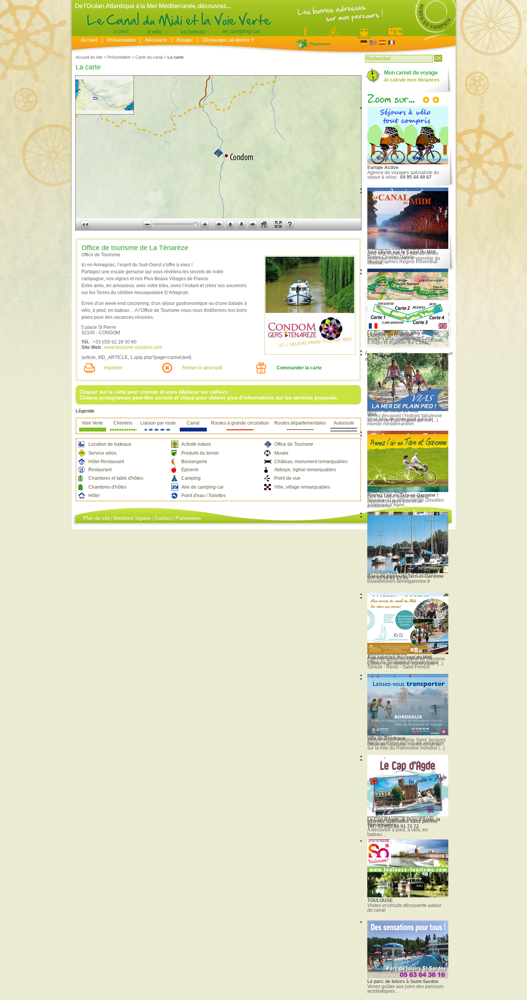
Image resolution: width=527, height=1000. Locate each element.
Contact (163, 518)
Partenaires (188, 518)
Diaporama (302, 44)
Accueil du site (89, 57)
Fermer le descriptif (202, 368)
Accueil (89, 40)
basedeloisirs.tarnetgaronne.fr (398, 581)
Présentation (121, 40)
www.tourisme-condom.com (133, 347)
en (373, 42)
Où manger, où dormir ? (228, 40)
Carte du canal (149, 57)
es (382, 42)
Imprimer (113, 368)
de (363, 42)
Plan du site (96, 518)
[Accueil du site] (264, 34)
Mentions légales (132, 518)
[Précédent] (427, 100)
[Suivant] (435, 100)
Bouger (185, 40)
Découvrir (156, 40)
